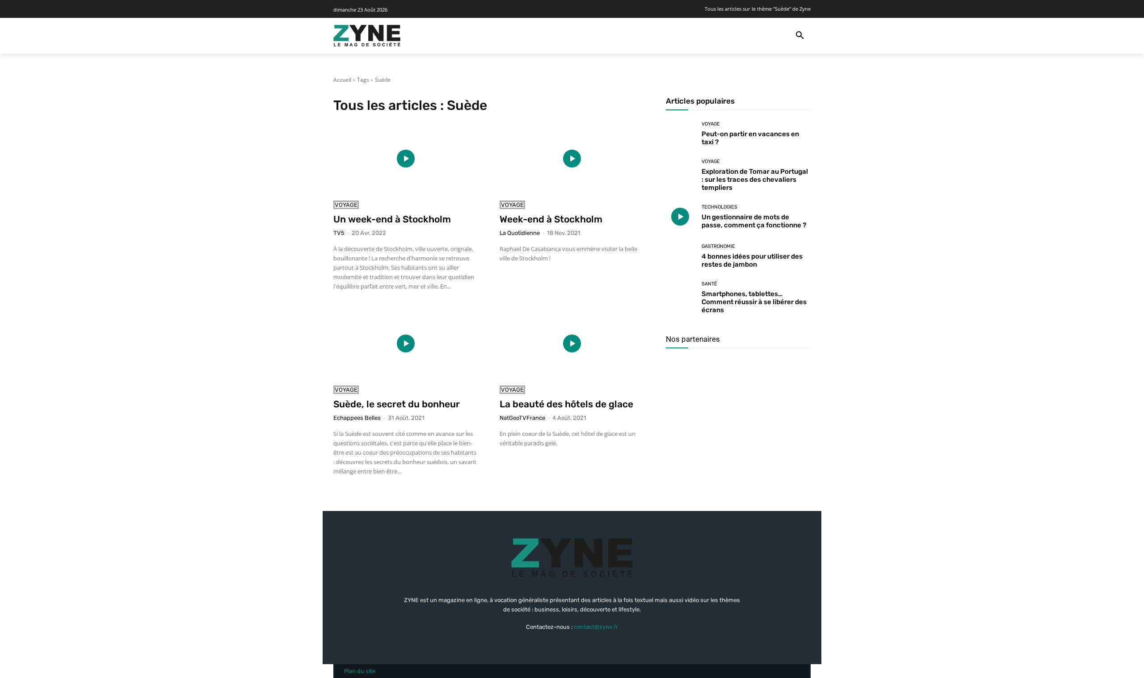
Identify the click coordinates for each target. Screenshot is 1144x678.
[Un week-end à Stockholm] (405, 158)
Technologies (719, 207)
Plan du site (359, 671)
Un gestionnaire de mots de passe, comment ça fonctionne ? (754, 221)
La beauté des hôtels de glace (566, 404)
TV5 (339, 233)
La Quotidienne (520, 233)
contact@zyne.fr (596, 627)
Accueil (342, 80)
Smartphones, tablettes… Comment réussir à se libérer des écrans (754, 302)
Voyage (346, 204)
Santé (709, 283)
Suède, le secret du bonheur (396, 404)
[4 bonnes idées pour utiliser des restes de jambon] (680, 256)
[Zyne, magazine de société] (366, 36)
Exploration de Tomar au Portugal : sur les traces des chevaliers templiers (755, 179)
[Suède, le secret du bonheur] (405, 343)
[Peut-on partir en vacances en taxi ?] (680, 133)
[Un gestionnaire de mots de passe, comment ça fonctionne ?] (680, 216)
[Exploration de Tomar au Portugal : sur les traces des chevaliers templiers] (680, 173)
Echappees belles (357, 417)
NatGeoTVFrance (522, 417)
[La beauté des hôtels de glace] (572, 343)
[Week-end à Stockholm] (572, 158)
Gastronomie (718, 246)
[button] (800, 35)
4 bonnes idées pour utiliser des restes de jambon (752, 260)
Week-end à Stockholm (551, 219)
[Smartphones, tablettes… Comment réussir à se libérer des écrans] (680, 295)
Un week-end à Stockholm (392, 219)
